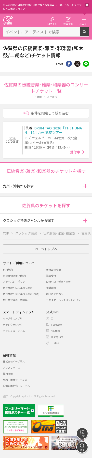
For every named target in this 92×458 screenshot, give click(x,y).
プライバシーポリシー (15, 281)
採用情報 (8, 373)
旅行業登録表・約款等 (15, 300)
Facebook (56, 324)
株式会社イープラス (14, 361)
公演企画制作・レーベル (16, 386)
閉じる (87, 5)
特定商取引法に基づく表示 (17, 288)
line (86, 64)
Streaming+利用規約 (14, 276)
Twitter (77, 64)
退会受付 (51, 276)
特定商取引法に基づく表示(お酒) (21, 294)
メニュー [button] (84, 23)
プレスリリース (11, 367)
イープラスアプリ (12, 318)
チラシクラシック (13, 324)
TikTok (55, 343)
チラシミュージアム (14, 331)
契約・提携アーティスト (16, 380)
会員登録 (68, 23)
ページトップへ (46, 249)
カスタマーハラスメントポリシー (64, 300)
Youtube (55, 331)
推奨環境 (51, 288)
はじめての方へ (54, 294)
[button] (85, 186)
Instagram (57, 337)
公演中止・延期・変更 (58, 281)
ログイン (52, 23)
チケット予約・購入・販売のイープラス (8, 20)
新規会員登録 (53, 269)
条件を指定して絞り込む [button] (50, 113)
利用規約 (8, 269)
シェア (69, 64)
